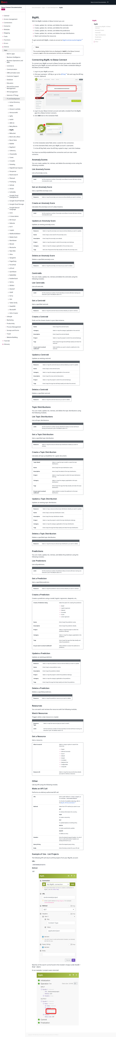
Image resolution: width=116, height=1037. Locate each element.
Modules (7, 29)
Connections (8, 23)
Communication (12, 69)
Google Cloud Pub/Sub (17, 201)
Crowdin (12, 161)
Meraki (12, 244)
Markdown (13, 240)
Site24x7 (12, 289)
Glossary (7, 344)
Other (96, 41)
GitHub (12, 185)
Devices (6, 47)
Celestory (13, 150)
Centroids (98, 32)
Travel (9, 334)
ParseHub (13, 265)
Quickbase (13, 272)
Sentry (12, 282)
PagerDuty (13, 261)
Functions (7, 40)
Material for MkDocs (54, 1034)
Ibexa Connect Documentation (11, 7)
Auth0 (11, 119)
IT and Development (13, 99)
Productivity (11, 323)
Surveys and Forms (13, 330)
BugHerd (12, 147)
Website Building (12, 337)
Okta (11, 254)
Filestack (12, 178)
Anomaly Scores (99, 30)
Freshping (13, 182)
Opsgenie (13, 258)
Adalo (11, 106)
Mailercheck (13, 237)
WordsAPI (13, 310)
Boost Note (13, 140)
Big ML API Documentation (68, 802)
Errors (6, 43)
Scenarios (7, 26)
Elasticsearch (14, 175)
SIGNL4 (12, 285)
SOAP (11, 292)
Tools (5, 36)
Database (10, 80)
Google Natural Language (14, 208)
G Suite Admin (14, 216)
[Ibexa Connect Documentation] (4, 2)
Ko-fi (11, 227)
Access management (10, 19)
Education (10, 83)
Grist (11, 213)
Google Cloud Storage (17, 204)
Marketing (10, 320)
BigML (12, 130)
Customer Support (13, 76)
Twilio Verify (13, 303)
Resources (98, 39)
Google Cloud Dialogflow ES (14, 196)
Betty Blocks (13, 126)
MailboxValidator (15, 234)
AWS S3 (12, 123)
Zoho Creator (14, 313)
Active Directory (15, 102)
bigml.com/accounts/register (72, 40)
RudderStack (14, 278)
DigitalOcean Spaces (16, 168)
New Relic (13, 251)
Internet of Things (12, 95)
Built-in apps (11, 54)
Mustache (13, 247)
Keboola (12, 223)
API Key (63, 74)
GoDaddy (13, 192)
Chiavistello (13, 154)
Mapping (7, 33)
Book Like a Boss (15, 137)
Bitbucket (13, 133)
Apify (11, 116)
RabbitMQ (13, 275)
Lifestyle (9, 316)
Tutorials (7, 341)
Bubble (12, 144)
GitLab (12, 189)
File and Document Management (13, 87)
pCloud (12, 268)
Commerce (10, 66)
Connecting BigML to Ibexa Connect (102, 27)
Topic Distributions (100, 35)
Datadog (12, 164)
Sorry (11, 296)
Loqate (12, 230)
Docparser (13, 171)
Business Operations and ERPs (15, 61)
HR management (12, 92)
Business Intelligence (13, 57)
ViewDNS (12, 306)
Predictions (98, 37)
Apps (5, 50)
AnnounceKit (14, 112)
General (6, 16)
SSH (11, 299)
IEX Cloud (13, 220)
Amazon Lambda (15, 109)
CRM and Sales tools (13, 73)
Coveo (12, 157)
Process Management (14, 327)
